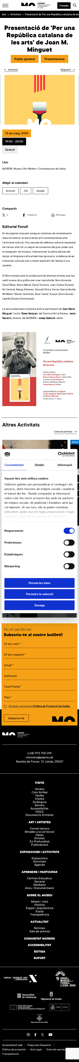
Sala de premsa (39, 931)
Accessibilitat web (12, 1045)
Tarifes (39, 795)
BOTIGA (39, 951)
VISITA (39, 783)
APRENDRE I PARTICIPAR (39, 872)
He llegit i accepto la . (39, 706)
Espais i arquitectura (39, 908)
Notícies (39, 928)
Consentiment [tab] (14, 464)
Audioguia (39, 802)
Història (39, 905)
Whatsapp (61, 215)
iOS (26, 191)
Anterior (12, 70)
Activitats (15, 14)
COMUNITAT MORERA (39, 939)
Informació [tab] (65, 464)
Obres (39, 835)
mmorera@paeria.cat (39, 757)
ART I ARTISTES (40, 822)
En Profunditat (39, 841)
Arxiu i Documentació (39, 888)
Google (40, 191)
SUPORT (39, 958)
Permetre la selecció (39, 594)
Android (10, 191)
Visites (39, 799)
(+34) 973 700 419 (39, 753)
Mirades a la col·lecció (39, 832)
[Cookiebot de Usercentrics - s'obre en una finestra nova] (58, 454)
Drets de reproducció (58, 1049)
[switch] (69, 542)
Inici (4, 14)
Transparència (39, 914)
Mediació (39, 885)
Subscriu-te (16, 718)
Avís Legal (36, 1049)
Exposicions (40, 858)
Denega (40, 605)
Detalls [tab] (39, 464)
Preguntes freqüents (39, 1045)
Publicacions (39, 845)
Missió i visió (39, 902)
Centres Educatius (39, 878)
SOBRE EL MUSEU (39, 895)
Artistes (39, 838)
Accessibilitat (39, 808)
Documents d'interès (39, 815)
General (39, 881)
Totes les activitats (63, 432)
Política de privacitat (14, 1049)
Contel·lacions (39, 828)
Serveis (39, 805)
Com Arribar (40, 792)
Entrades (63, 6)
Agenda (39, 865)
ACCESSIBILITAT (39, 945)
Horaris (39, 789)
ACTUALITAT (39, 922)
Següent (66, 70)
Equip (40, 911)
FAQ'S (39, 812)
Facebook (32, 215)
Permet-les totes (39, 582)
